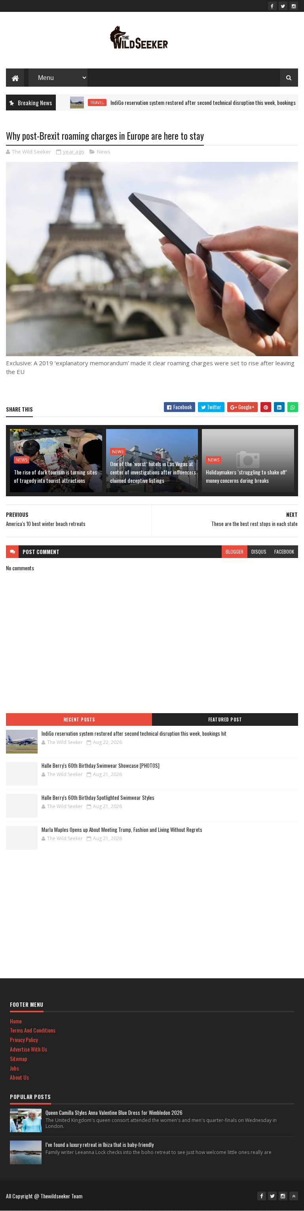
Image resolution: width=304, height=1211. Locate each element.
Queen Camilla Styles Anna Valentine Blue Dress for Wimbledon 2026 (114, 1112)
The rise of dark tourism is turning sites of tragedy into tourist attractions (55, 476)
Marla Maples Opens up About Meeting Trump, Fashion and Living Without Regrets (122, 829)
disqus (258, 551)
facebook (284, 551)
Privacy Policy (24, 1039)
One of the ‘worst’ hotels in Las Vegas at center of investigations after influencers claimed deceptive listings (153, 471)
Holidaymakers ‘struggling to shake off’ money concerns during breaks (246, 476)
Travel (80, 102)
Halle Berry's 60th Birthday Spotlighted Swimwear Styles (98, 797)
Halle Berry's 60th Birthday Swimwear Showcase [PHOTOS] (101, 765)
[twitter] (283, 6)
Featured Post (225, 719)
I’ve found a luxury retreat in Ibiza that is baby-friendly (100, 1144)
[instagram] (293, 6)
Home (16, 1021)
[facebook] (272, 6)
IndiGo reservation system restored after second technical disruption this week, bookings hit (189, 102)
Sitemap (18, 1058)
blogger (234, 551)
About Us (19, 1077)
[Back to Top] (293, 1196)
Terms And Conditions (32, 1030)
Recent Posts (79, 719)
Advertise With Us (28, 1049)
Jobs (14, 1068)
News (103, 151)
